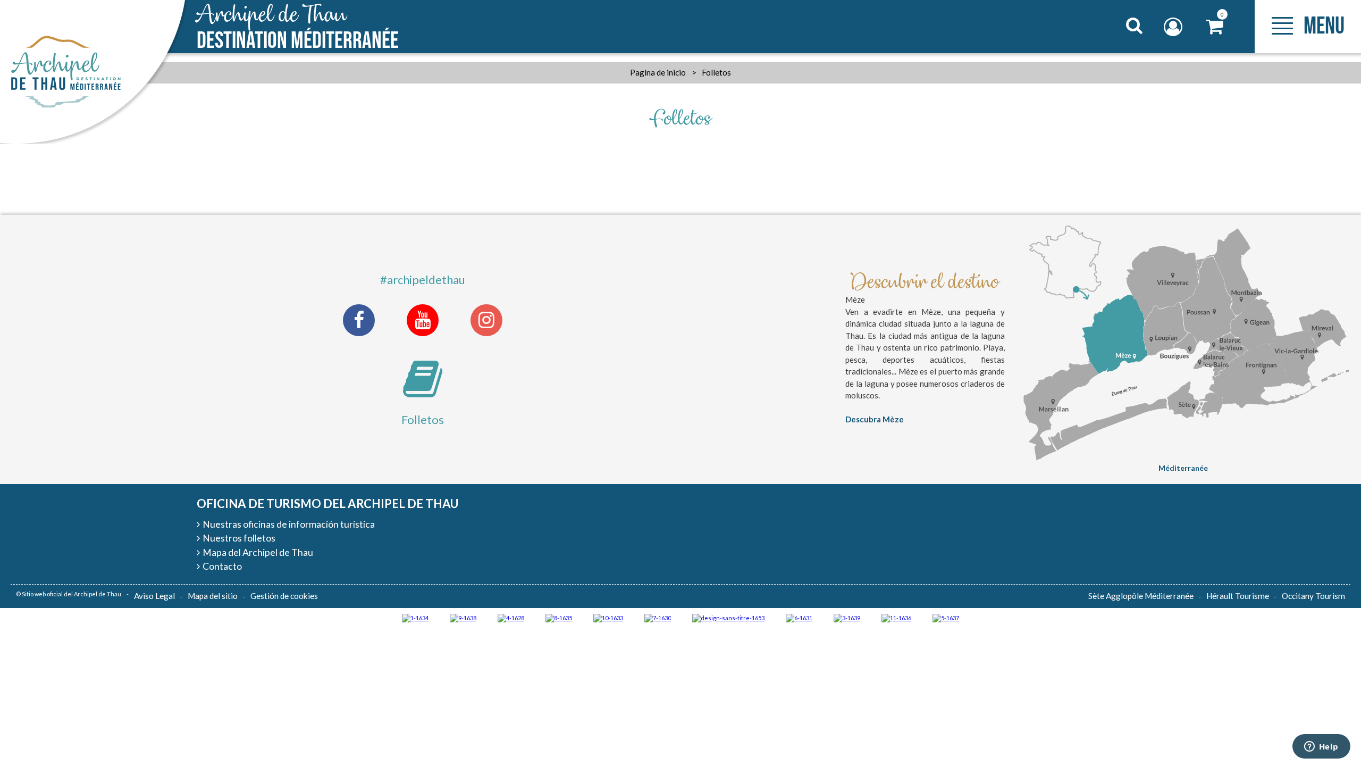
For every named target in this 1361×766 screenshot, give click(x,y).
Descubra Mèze (874, 419)
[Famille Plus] (511, 617)
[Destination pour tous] (945, 617)
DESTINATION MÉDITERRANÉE (298, 28)
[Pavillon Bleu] (799, 617)
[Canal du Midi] (657, 617)
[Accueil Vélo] (847, 617)
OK (1121, 46)
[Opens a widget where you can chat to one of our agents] (1321, 747)
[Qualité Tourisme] (728, 617)
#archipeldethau (422, 279)
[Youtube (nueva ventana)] (423, 320)
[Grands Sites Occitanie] (415, 617)
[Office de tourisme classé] (896, 617)
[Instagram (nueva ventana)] (486, 320)
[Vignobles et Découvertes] (558, 617)
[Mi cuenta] (1174, 27)
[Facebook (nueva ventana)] (359, 320)
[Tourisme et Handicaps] (463, 617)
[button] (1215, 27)
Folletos (422, 419)
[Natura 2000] (608, 617)
